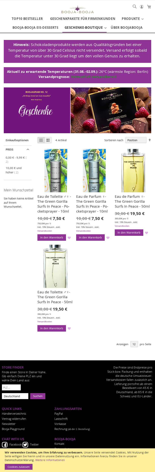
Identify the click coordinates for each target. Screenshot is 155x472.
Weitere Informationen (50, 460)
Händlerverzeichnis (14, 413)
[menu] (77, 23)
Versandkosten (44, 231)
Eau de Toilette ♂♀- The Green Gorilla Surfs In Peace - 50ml (55, 297)
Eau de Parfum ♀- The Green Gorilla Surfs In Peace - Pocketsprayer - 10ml (92, 204)
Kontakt (59, 444)
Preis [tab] (9, 149)
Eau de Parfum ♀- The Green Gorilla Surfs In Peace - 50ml (132, 201)
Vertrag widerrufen (14, 419)
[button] (69, 237)
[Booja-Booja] (77, 10)
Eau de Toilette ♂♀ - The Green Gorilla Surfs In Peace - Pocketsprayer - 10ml (54, 204)
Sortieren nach (113, 140)
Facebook (15, 444)
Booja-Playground (13, 429)
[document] (78, 460)
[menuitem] (27, 18)
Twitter (34, 444)
